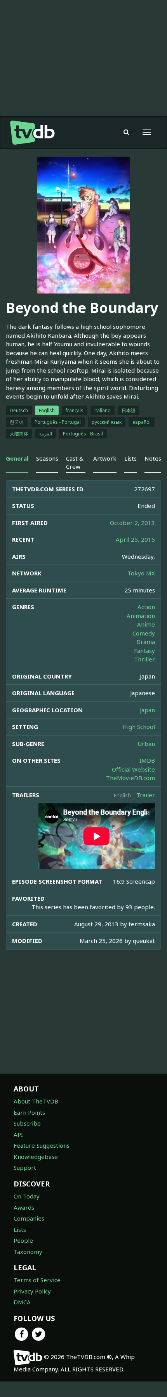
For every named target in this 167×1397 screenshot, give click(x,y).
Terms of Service (37, 1280)
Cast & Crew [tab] (75, 462)
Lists (20, 1229)
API (18, 1134)
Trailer (145, 795)
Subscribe (27, 1123)
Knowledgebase (36, 1156)
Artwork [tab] (105, 458)
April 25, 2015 (135, 539)
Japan (147, 710)
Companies (29, 1218)
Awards (24, 1207)
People (23, 1240)
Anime (146, 624)
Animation (141, 616)
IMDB (147, 760)
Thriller (144, 659)
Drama (145, 642)
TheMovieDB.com (130, 778)
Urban (146, 744)
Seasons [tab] (47, 458)
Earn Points (29, 1112)
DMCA (22, 1302)
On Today (27, 1196)
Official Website (133, 769)
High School (138, 726)
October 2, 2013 (132, 523)
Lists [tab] (130, 458)
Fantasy (144, 650)
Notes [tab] (152, 458)
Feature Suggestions (42, 1145)
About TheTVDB (36, 1101)
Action (146, 607)
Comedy (143, 633)
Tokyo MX (141, 573)
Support (25, 1167)
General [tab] (17, 458)
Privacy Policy (32, 1291)
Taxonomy (28, 1251)
